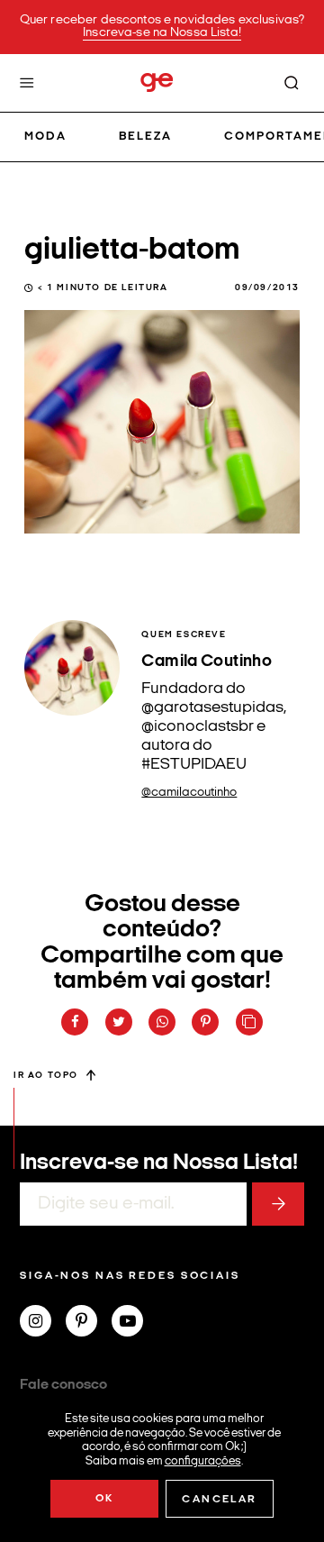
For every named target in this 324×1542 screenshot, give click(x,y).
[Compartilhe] (249, 1022)
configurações (203, 1460)
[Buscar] (291, 83)
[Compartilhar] (74, 1022)
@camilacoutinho (189, 792)
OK (104, 1498)
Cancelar (219, 1499)
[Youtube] (135, 1323)
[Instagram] (43, 1323)
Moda (45, 136)
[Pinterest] (89, 1323)
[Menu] (27, 83)
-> (278, 1204)
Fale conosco (63, 1385)
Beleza (145, 136)
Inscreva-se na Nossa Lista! (162, 33)
